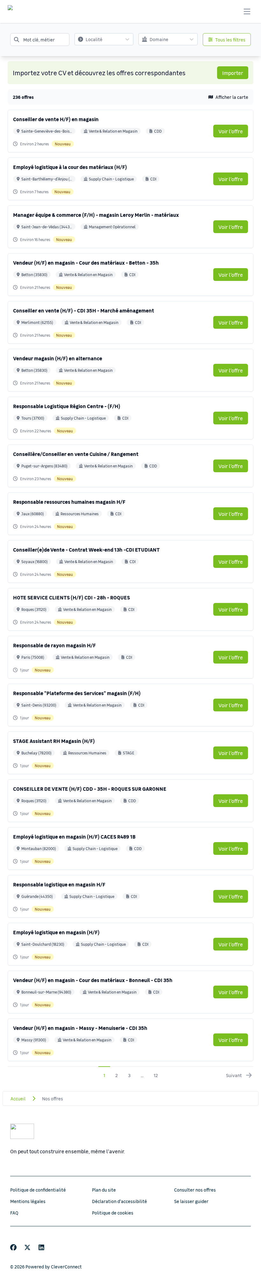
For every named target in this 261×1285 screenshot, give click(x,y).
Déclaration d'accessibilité (119, 1201)
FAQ (14, 1212)
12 (156, 1075)
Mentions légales (28, 1201)
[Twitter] (27, 1247)
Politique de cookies (112, 1212)
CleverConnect (66, 1266)
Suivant (234, 1075)
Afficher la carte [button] (231, 96)
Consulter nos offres (195, 1189)
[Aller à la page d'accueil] (16, 11)
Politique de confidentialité (38, 1189)
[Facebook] (13, 1247)
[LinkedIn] (41, 1247)
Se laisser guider (191, 1201)
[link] (230, 131)
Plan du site (104, 1189)
